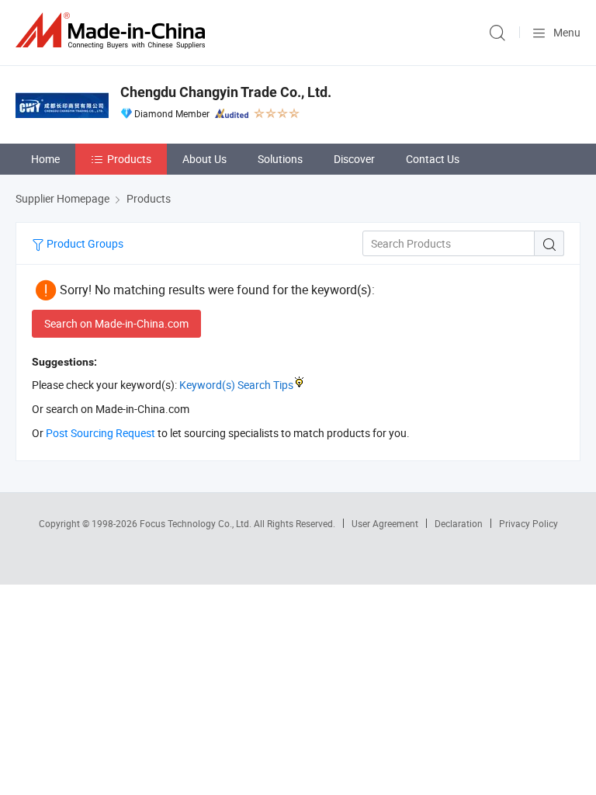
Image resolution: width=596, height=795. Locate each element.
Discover (354, 158)
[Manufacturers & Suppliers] (113, 30)
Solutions (280, 158)
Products (129, 158)
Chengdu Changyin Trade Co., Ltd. (225, 92)
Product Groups (83, 243)
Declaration (459, 523)
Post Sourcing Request (100, 432)
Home (45, 158)
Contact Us (432, 158)
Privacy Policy (528, 523)
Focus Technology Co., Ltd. (197, 523)
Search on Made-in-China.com (116, 323)
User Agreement (385, 523)
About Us (204, 158)
